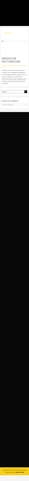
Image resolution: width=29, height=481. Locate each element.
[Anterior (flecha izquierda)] (2, 479)
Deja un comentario (8, 65)
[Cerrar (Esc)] (2, 476)
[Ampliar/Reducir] (14, 476)
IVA (16, 65)
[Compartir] (6, 476)
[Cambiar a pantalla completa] (10, 476)
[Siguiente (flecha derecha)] (6, 479)
